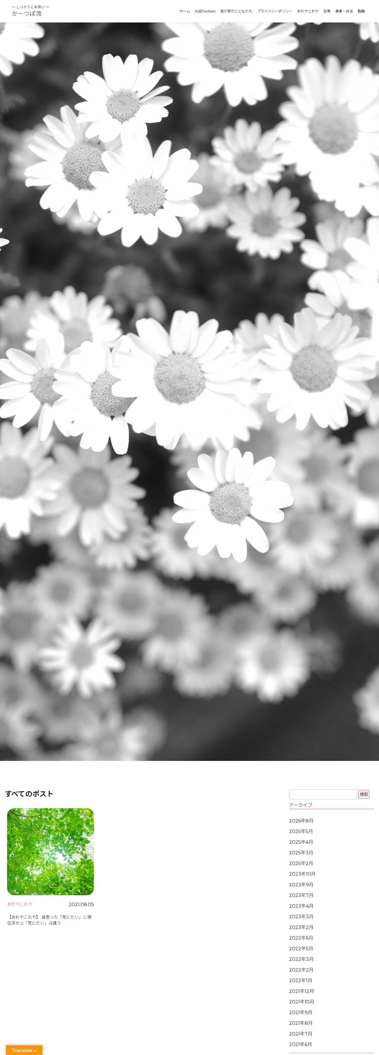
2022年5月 (301, 948)
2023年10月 (302, 874)
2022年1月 (300, 980)
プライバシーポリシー (275, 11)
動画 (361, 11)
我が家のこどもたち (236, 11)
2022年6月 (301, 938)
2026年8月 (301, 821)
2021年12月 (301, 991)
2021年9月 (300, 1012)
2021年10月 (301, 1002)
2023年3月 (301, 917)
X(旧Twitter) (205, 11)
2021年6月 (300, 1044)
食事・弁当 (344, 11)
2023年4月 (301, 906)
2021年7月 (300, 1034)
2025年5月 (301, 831)
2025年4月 (301, 842)
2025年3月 (301, 853)
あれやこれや (308, 11)
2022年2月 (301, 970)
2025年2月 (301, 863)
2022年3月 (301, 959)
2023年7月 (301, 895)
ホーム (184, 11)
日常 (326, 11)
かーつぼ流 (26, 13)
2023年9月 (301, 885)
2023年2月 (301, 927)
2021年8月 (301, 1023)
